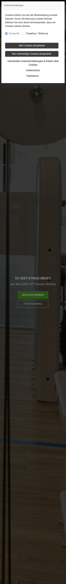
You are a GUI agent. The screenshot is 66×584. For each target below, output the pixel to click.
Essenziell (14, 33)
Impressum (33, 75)
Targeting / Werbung (37, 33)
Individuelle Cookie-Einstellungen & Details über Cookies (33, 63)
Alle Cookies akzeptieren (32, 45)
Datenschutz (33, 70)
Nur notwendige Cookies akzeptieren (31, 53)
